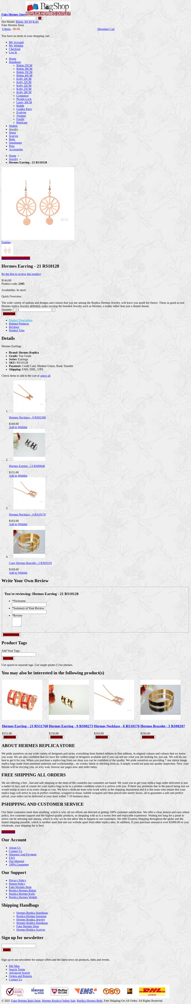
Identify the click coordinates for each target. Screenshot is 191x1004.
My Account (16, 42)
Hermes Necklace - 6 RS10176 (27, 514)
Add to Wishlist (18, 427)
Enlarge (6, 242)
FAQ (12, 857)
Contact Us (15, 851)
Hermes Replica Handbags (32, 912)
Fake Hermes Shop (27, 926)
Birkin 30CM (24, 21)
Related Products (19, 323)
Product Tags (16, 330)
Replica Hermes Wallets (23, 897)
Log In (13, 52)
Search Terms (17, 969)
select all (45, 375)
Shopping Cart (106, 29)
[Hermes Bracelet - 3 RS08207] (160, 718)
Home (12, 155)
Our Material (16, 861)
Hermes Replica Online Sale (58, 1000)
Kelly (35, 21)
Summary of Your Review (28, 608)
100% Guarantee (19, 864)
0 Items (6, 29)
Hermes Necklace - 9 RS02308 (27, 417)
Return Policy (17, 883)
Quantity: (6, 309)
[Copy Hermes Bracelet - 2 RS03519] (29, 556)
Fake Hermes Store (20, 887)
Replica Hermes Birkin (22, 890)
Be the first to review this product (21, 274)
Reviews (14, 327)
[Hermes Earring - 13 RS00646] (29, 459)
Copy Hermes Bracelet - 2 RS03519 (30, 563)
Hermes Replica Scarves (30, 929)
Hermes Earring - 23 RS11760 (25, 726)
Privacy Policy (17, 880)
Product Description (20, 320)
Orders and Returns (20, 976)
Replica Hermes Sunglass (31, 916)
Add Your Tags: (10, 650)
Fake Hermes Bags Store (25, 1000)
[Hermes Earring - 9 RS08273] (69, 718)
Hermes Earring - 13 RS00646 (27, 466)
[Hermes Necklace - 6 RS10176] (29, 508)
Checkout (14, 49)
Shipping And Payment (22, 854)
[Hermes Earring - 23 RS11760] (22, 718)
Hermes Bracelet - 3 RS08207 (162, 726)
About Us (15, 847)
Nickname (19, 600)
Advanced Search (19, 972)
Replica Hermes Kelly (22, 893)
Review (17, 615)
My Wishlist (16, 45)
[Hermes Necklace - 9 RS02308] (29, 411)
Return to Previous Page (15, 258)
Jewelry (13, 159)
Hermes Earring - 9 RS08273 (71, 726)
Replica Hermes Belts (89, 1000)
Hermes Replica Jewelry (30, 919)
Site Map (14, 966)
